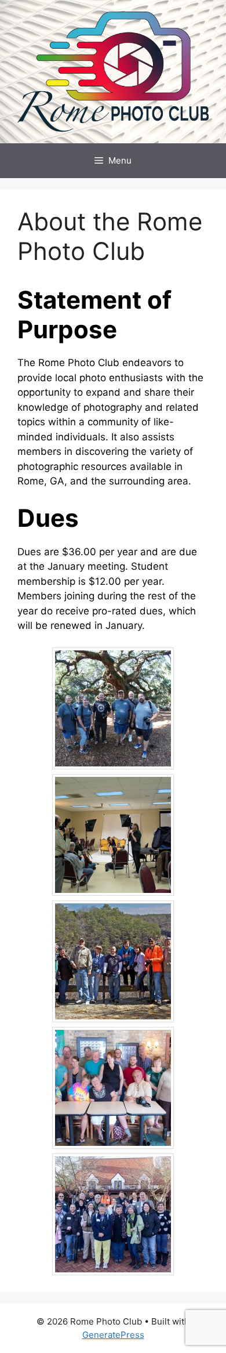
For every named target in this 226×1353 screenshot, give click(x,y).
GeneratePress (113, 1334)
